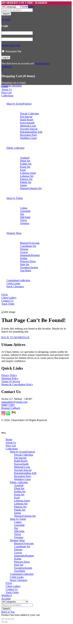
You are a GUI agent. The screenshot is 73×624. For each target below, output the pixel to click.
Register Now (42, 63)
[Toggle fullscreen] (6, 618)
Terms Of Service (10, 381)
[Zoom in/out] (2, 618)
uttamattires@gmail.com (14, 401)
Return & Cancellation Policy (17, 384)
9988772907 (8, 405)
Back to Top (8, 611)
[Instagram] (3, 414)
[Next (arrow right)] (6, 621)
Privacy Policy (9, 375)
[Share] (9, 618)
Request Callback (10, 408)
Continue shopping (11, 85)
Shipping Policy (10, 378)
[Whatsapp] (8, 414)
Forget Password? (11, 45)
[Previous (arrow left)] (2, 621)
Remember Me (13, 51)
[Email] (13, 414)
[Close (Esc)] (13, 618)
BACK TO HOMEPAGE (15, 337)
